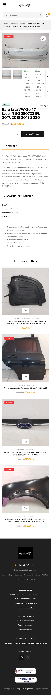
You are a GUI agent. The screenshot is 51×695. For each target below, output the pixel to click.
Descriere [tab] (11, 146)
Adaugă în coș (32, 134)
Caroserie (14, 24)
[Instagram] (27, 657)
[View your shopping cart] (47, 15)
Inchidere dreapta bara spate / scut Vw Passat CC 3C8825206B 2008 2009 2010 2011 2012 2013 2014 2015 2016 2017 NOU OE (25, 322)
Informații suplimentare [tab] (19, 196)
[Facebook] (21, 657)
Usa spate (30, 385)
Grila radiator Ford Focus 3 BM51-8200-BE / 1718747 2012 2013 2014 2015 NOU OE (25, 453)
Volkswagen (43, 106)
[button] (4, 5)
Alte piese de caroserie (21, 318)
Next (47, 77)
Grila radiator (30, 450)
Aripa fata (21, 516)
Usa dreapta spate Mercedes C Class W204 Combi (25, 388)
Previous (47, 91)
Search (39, 15)
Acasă (6, 24)
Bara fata (22, 24)
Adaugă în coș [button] (25, 310)
